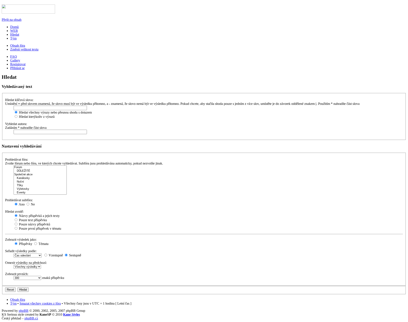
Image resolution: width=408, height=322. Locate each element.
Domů (14, 27)
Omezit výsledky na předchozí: (26, 262)
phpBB (23, 310)
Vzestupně (55, 255)
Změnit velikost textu (24, 49)
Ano (21, 204)
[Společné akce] (40, 174)
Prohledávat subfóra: (19, 200)
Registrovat (18, 64)
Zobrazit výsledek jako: (21, 239)
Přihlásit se (17, 68)
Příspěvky (25, 244)
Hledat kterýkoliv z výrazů (36, 116)
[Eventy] (40, 192)
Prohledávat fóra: (16, 159)
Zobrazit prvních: (16, 274)
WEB (14, 30)
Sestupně (74, 255)
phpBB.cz (31, 318)
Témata (43, 244)
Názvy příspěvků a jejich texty (39, 216)
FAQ (13, 56)
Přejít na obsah (11, 19)
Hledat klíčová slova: (19, 100)
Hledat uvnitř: (14, 211)
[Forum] (40, 167)
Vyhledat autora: (16, 124)
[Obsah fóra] (28, 12)
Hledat (14, 34)
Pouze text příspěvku (32, 220)
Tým (13, 38)
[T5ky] (40, 185)
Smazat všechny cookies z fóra (40, 303)
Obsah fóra (17, 45)
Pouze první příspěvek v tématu (39, 228)
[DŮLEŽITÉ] (40, 171)
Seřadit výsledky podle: (21, 251)
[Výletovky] (40, 189)
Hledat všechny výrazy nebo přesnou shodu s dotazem (55, 112)
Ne (32, 204)
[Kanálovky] (40, 178)
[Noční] (40, 182)
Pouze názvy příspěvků (34, 224)
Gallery (15, 60)
